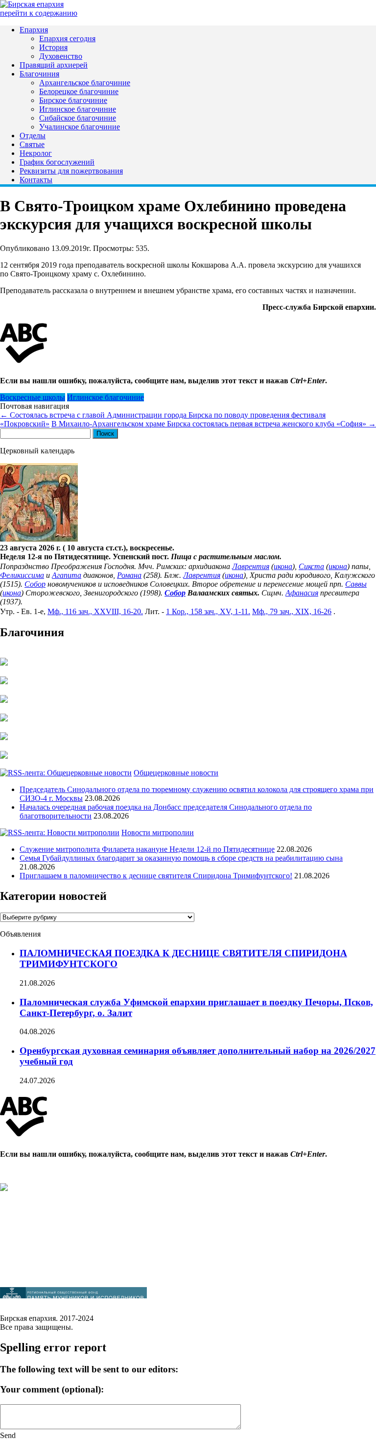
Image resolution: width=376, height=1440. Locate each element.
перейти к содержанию (38, 13)
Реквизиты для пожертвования (71, 171)
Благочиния (39, 74)
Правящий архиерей (54, 65)
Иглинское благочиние (77, 109)
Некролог (36, 153)
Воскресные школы (32, 397)
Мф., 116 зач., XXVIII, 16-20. (95, 611)
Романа (129, 575)
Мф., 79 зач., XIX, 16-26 (291, 611)
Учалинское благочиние (79, 127)
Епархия (34, 29)
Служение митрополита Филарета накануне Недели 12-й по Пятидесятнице (147, 849)
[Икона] (39, 539)
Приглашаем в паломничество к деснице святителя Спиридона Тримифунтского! (156, 875)
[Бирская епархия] (32, 4)
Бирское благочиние (73, 100)
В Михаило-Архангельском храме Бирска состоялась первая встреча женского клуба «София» (213, 424)
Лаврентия (250, 566)
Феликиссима (22, 575)
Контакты (36, 179)
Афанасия (301, 593)
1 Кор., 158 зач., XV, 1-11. (208, 611)
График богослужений (57, 162)
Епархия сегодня (67, 38)
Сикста (311, 566)
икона (283, 566)
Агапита (66, 575)
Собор (35, 584)
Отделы (33, 135)
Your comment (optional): (52, 1389)
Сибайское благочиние (77, 118)
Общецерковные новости (176, 773)
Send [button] (8, 1435)
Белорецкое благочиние (78, 91)
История (53, 47)
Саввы (356, 584)
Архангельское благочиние (84, 82)
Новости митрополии (157, 832)
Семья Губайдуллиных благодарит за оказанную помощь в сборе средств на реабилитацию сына (181, 858)
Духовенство (60, 56)
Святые (32, 144)
